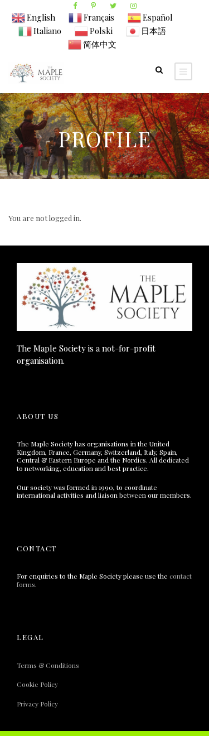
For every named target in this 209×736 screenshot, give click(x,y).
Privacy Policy (37, 703)
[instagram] (133, 5)
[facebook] (75, 5)
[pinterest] (93, 5)
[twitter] (113, 5)
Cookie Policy (37, 684)
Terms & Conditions (48, 665)
